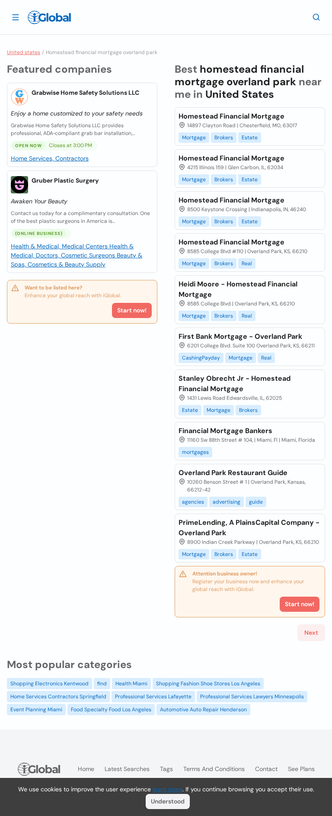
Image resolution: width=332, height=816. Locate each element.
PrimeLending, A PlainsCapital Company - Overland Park (249, 527)
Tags (166, 769)
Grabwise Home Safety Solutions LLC (85, 92)
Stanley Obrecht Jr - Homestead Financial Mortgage (234, 383)
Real (247, 263)
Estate (250, 137)
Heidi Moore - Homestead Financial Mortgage (238, 289)
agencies (193, 501)
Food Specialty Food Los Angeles (111, 709)
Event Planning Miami (36, 709)
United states (23, 52)
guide (256, 501)
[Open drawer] (15, 17)
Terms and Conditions (214, 769)
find (102, 683)
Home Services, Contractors (50, 158)
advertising (226, 501)
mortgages (195, 452)
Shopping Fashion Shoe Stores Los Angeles (208, 683)
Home (86, 769)
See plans (301, 769)
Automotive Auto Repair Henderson (203, 709)
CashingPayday (201, 357)
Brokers (223, 137)
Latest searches (127, 769)
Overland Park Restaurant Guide (233, 472)
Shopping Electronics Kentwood (49, 683)
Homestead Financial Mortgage (231, 116)
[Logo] (49, 17)
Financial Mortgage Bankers (225, 430)
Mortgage (194, 137)
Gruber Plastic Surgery (65, 180)
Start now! (132, 310)
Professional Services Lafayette (153, 696)
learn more (167, 789)
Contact (266, 769)
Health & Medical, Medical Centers (60, 246)
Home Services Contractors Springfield (58, 696)
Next (311, 632)
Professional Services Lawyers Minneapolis (252, 696)
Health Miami (131, 683)
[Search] (316, 17)
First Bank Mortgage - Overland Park (240, 336)
